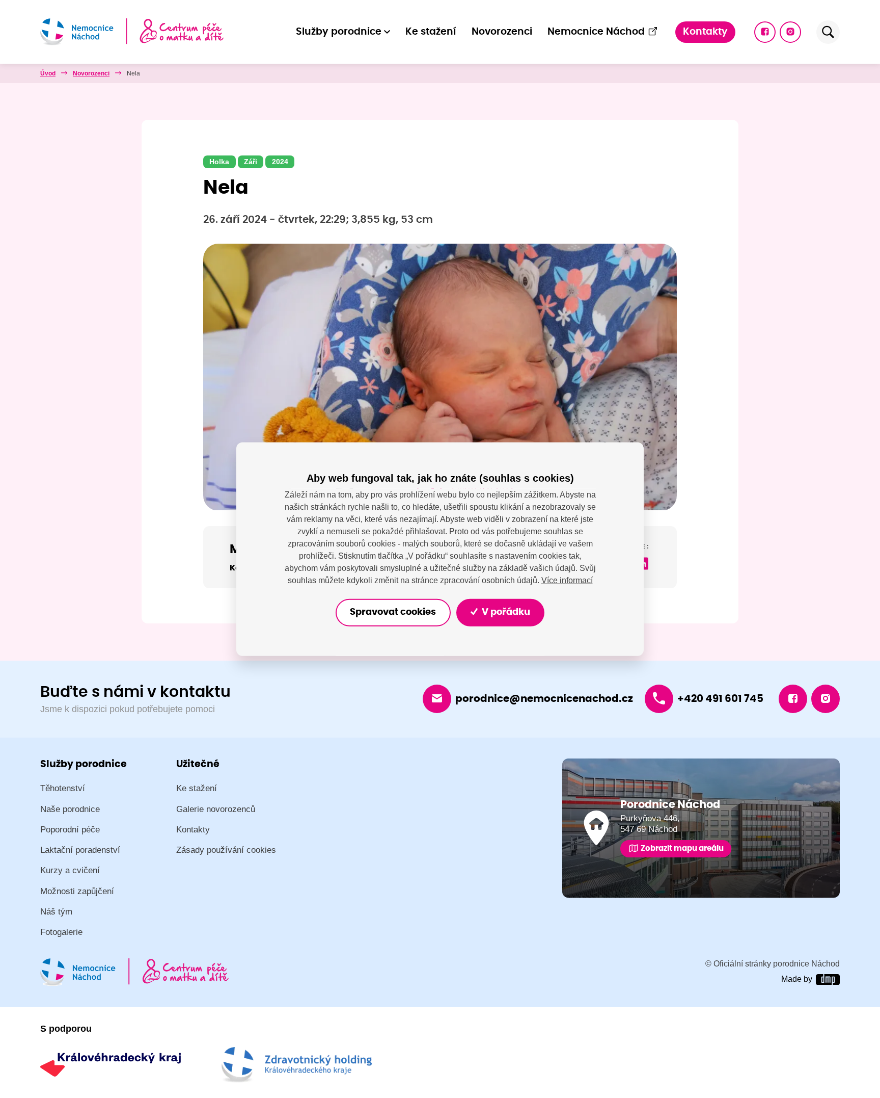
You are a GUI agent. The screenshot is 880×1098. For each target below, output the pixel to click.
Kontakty (705, 32)
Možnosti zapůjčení (77, 891)
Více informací (567, 580)
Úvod (48, 73)
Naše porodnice (70, 809)
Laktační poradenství (80, 850)
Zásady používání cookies (226, 850)
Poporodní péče (70, 829)
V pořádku (505, 612)
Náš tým (56, 912)
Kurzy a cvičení (70, 870)
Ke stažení (430, 32)
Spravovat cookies (393, 612)
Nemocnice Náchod (596, 32)
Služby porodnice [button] (338, 32)
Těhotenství (62, 788)
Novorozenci (502, 32)
